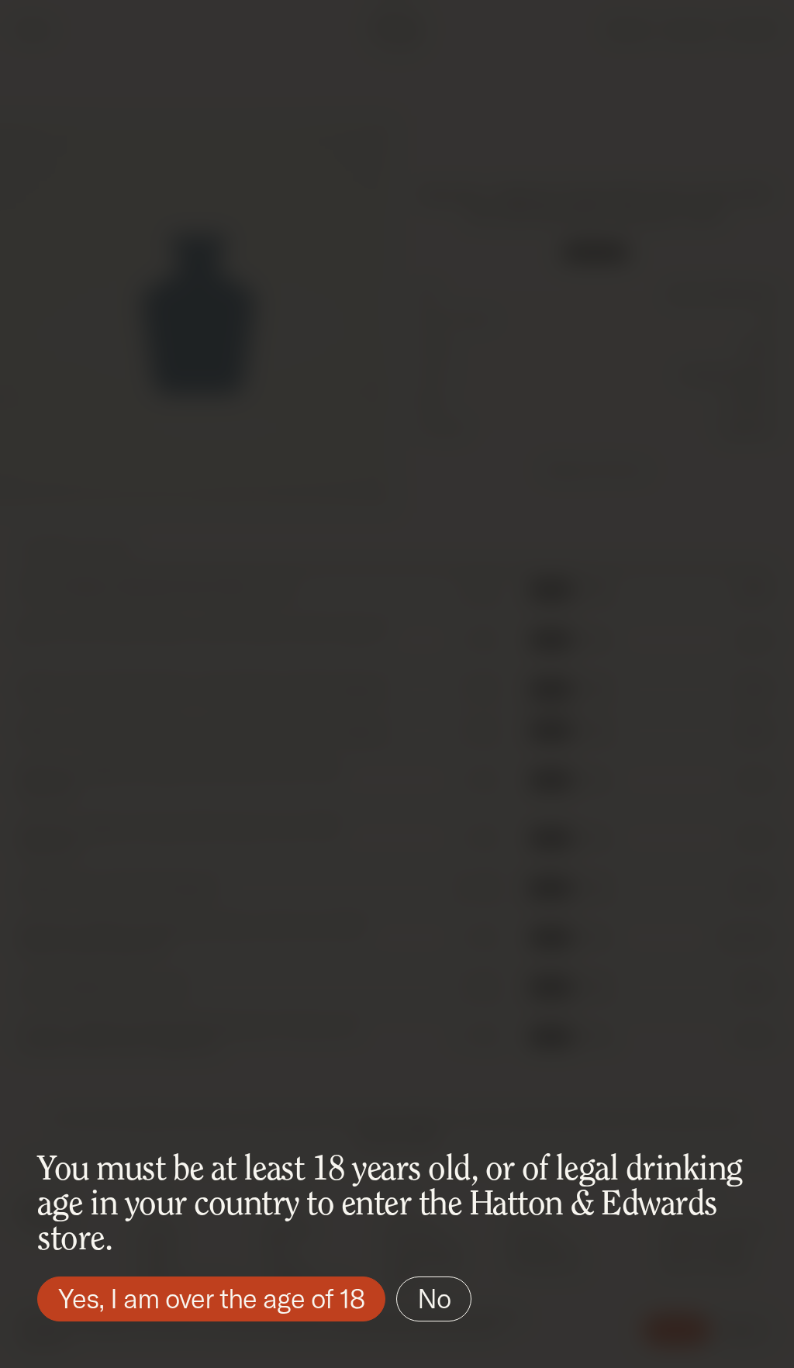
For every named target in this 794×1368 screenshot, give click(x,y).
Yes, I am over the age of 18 (211, 1298)
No (434, 1298)
